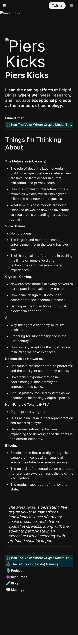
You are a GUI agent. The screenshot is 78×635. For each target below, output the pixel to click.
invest (44, 95)
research (61, 95)
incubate (21, 100)
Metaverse (25, 507)
